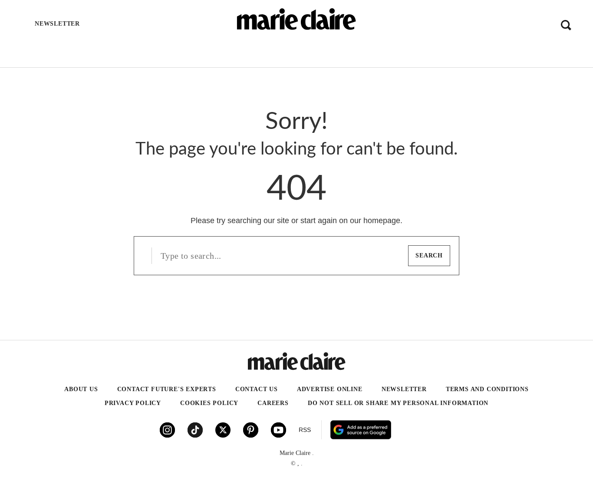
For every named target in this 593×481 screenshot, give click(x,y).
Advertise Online (329, 389)
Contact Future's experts (166, 389)
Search (429, 255)
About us (81, 389)
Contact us (256, 389)
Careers (273, 403)
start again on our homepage (350, 220)
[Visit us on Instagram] (167, 430)
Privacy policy (133, 403)
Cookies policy (209, 403)
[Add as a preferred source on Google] (415, 429)
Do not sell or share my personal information (398, 403)
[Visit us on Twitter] (223, 430)
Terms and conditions (487, 389)
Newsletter (404, 389)
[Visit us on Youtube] (278, 430)
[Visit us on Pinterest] (250, 430)
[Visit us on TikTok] (195, 430)
